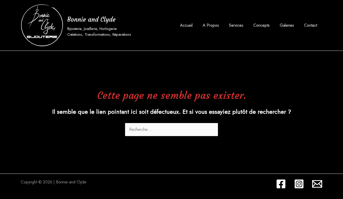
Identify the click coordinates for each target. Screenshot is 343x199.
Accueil (186, 25)
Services (236, 25)
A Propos (211, 25)
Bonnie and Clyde (91, 19)
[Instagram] (299, 184)
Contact (310, 25)
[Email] (317, 184)
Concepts (261, 25)
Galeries (287, 25)
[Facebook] (281, 184)
